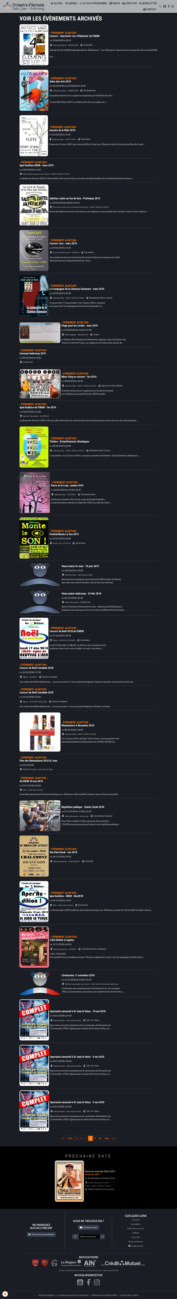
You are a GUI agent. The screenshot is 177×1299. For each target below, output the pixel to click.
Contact (151, 9)
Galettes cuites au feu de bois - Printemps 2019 (74, 198)
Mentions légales (46, 1295)
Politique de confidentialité (104, 1295)
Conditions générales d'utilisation (73, 1295)
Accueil (58, 3)
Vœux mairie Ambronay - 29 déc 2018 (81, 593)
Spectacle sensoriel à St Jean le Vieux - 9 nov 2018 (77, 1056)
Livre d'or (131, 3)
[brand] (23, 6)
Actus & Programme (94, 3)
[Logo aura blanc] (71, 1262)
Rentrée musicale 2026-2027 (100, 1171)
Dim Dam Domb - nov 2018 (63, 852)
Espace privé (137, 1245)
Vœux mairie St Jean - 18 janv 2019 (80, 566)
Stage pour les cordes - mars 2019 (79, 325)
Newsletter (149, 3)
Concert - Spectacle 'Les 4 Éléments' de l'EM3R (74, 36)
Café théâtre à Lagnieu (62, 939)
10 (100, 1138)
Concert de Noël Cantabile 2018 (36, 667)
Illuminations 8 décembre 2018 (78, 725)
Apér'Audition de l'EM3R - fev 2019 (38, 407)
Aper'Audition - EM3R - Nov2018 (66, 896)
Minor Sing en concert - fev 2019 (79, 376)
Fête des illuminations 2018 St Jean (38, 760)
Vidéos (116, 3)
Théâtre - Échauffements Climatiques (69, 441)
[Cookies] (5, 1294)
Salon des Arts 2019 (60, 81)
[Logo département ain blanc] (54, 1262)
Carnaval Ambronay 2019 (33, 353)
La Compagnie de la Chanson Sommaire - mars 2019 (76, 288)
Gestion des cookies (129, 1295)
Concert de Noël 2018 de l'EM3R (66, 631)
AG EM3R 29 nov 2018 (31, 781)
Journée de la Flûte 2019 (62, 130)
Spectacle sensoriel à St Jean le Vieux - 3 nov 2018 (77, 1102)
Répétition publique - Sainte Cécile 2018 (83, 807)
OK (102, 1236)
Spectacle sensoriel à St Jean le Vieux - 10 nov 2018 (78, 1011)
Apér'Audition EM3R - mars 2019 (37, 165)
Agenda (72, 3)
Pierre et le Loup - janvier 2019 (67, 485)
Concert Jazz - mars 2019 (63, 243)
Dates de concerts (135, 1228)
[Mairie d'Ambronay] (44, 1262)
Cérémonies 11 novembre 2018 (78, 975)
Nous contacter (135, 1241)
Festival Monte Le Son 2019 (64, 534)
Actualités (136, 1224)
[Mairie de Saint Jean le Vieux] (35, 1262)
